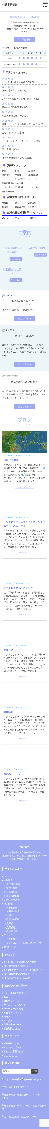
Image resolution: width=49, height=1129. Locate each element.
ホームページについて (15, 1005)
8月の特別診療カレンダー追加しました (23, 970)
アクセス (8, 935)
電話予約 (26, 39)
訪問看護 (32, 218)
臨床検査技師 (12, 919)
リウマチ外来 (34, 187)
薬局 (17, 203)
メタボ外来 (7, 187)
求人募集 (8, 1020)
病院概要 (8, 880)
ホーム (7, 876)
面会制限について (12, 1028)
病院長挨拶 (11, 888)
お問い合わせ (10, 947)
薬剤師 (9, 915)
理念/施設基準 (13, 884)
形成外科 (19, 187)
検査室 (5, 207)
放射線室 (32, 203)
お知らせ (8, 997)
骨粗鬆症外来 (8, 191)
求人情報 (8, 904)
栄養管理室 (20, 207)
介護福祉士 (11, 927)
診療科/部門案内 (12, 900)
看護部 (5, 203)
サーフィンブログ (12, 1047)
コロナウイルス (11, 1001)
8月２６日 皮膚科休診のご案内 (20, 962)
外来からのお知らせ (13, 1008)
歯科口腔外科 (8, 183)
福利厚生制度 (12, 911)
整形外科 (6, 175)
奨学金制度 (11, 907)
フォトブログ (10, 1055)
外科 (17, 171)
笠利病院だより (11, 1043)
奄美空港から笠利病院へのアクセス (23, 943)
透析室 (31, 207)
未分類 (7, 1016)
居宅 (17, 218)
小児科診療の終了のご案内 (17, 978)
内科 (4, 171)
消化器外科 (33, 171)
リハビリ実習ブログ (13, 1051)
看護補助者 (11, 931)
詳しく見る (15, 259)
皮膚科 (18, 175)
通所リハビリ (8, 218)
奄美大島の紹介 (14, 896)
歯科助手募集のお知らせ (16, 966)
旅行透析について (12, 1012)
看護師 (9, 923)
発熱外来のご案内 (12, 1024)
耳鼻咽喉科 (33, 175)
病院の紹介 (11, 892)
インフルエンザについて (16, 993)
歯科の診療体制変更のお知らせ (19, 974)
